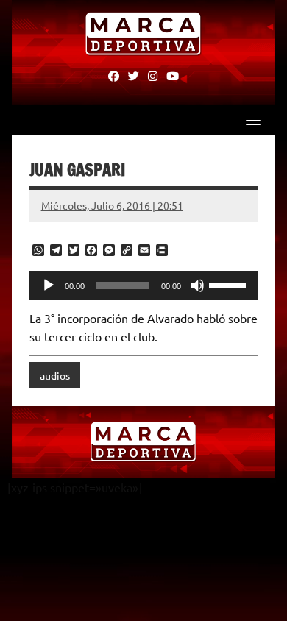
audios (55, 375)
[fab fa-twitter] (133, 75)
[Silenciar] (197, 285)
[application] (143, 285)
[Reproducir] (48, 285)
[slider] (229, 284)
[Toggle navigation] (253, 120)
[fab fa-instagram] (152, 75)
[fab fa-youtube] (172, 75)
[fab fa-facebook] (113, 75)
